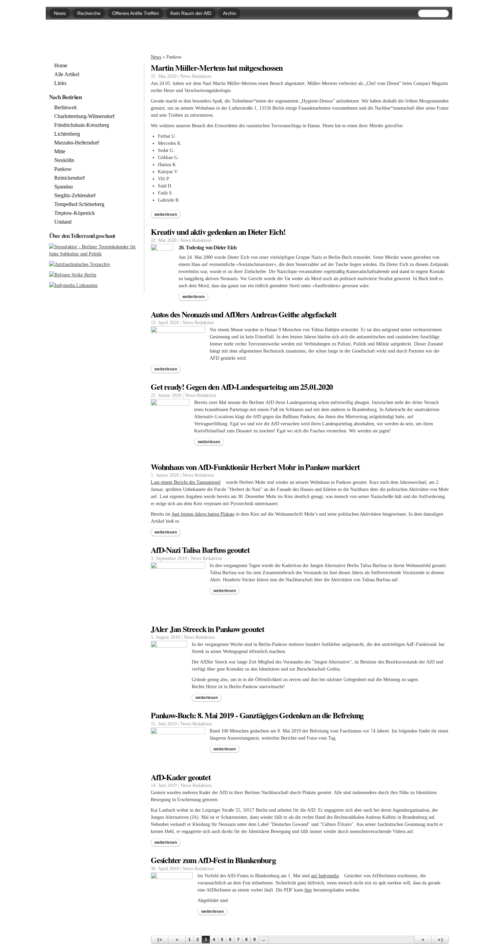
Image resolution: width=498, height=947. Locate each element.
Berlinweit (65, 107)
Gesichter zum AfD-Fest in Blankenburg (213, 860)
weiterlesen (165, 214)
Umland (62, 222)
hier (308, 890)
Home (60, 65)
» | (440, 939)
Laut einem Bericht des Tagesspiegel (188, 482)
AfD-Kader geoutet (181, 777)
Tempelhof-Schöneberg (79, 204)
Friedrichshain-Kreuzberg (81, 125)
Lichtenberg (67, 134)
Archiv (229, 13)
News (60, 13)
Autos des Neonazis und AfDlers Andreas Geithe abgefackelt (243, 314)
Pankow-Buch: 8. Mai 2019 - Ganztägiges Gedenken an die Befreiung (257, 715)
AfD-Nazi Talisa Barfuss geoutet (200, 550)
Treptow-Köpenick (74, 213)
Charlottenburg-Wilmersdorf (84, 116)
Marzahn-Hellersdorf (76, 142)
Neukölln (64, 160)
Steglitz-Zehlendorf (75, 195)
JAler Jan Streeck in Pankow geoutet (207, 629)
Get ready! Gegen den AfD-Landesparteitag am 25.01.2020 (242, 386)
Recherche (89, 13)
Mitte (59, 151)
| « (160, 939)
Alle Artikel (66, 74)
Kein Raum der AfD (190, 13)
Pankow (63, 169)
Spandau (63, 186)
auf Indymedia (327, 875)
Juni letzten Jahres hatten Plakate (203, 514)
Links (60, 83)
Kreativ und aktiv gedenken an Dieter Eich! (218, 232)
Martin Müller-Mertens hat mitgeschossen (217, 67)
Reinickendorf (69, 178)
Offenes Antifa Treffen (135, 13)
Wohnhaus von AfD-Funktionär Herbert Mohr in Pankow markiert (255, 467)
